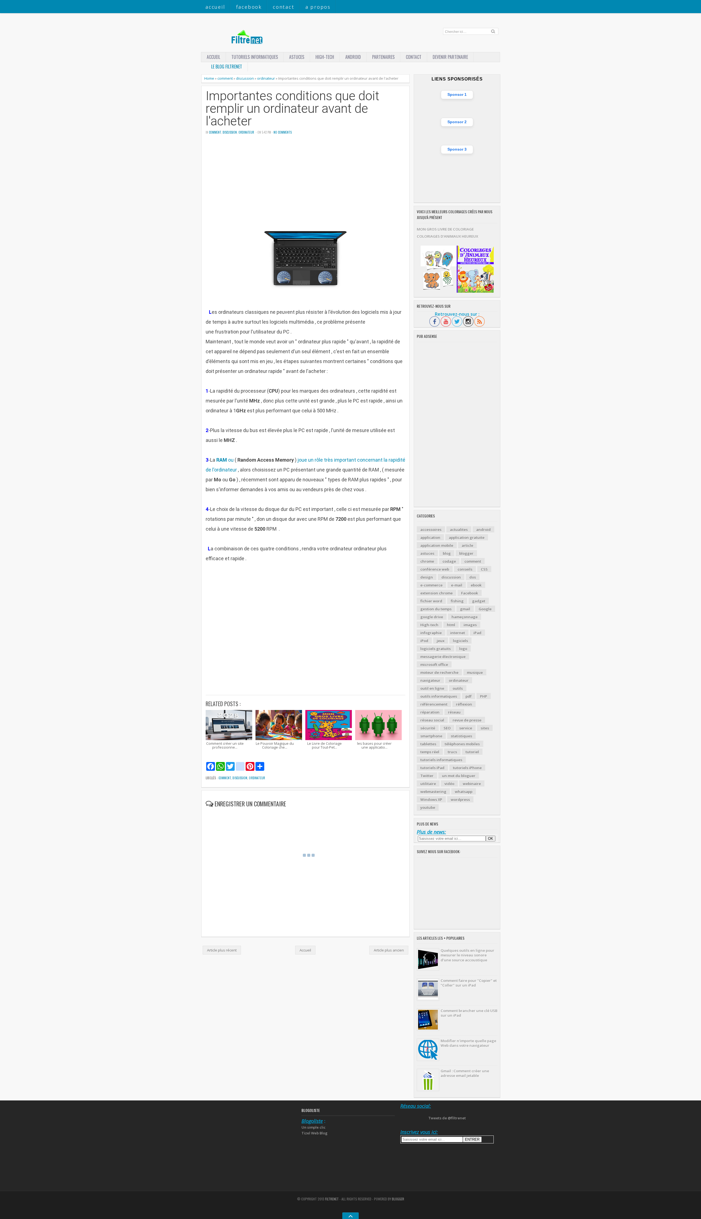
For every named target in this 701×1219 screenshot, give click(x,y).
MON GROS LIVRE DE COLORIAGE (445, 229)
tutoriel (472, 751)
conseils (465, 569)
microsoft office (434, 664)
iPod (424, 640)
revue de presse (467, 720)
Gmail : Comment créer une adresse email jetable (465, 1073)
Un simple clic (313, 1127)
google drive (431, 616)
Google (485, 608)
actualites (459, 529)
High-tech (324, 57)
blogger (466, 553)
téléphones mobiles (462, 743)
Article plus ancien (389, 950)
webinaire (472, 783)
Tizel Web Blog (314, 1133)
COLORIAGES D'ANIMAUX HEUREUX (447, 236)
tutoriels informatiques (441, 759)
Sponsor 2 (457, 122)
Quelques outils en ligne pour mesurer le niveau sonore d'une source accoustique (467, 955)
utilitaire (428, 783)
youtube (427, 807)
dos (472, 577)
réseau (454, 712)
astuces (296, 57)
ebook (476, 585)
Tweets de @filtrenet (447, 1118)
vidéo (449, 783)
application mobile (436, 545)
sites (485, 728)
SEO (447, 728)
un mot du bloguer (458, 775)
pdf (469, 696)
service (465, 728)
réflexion (464, 704)
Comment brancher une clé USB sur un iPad (469, 1013)
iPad (477, 632)
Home (209, 78)
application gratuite (466, 537)
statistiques (461, 736)
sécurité (427, 728)
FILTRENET (332, 1199)
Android (353, 57)
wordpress (460, 799)
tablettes (428, 743)
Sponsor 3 (457, 149)
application (430, 537)
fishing (457, 601)
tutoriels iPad (432, 767)
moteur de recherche (439, 672)
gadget (478, 601)
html (451, 624)
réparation (429, 712)
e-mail (456, 585)
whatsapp (463, 791)
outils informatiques (438, 696)
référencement (433, 704)
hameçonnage (465, 616)
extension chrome (436, 593)
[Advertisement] (305, 181)
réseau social (432, 720)
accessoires (430, 529)
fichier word (431, 601)
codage (449, 561)
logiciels (460, 640)
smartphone (431, 736)
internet (457, 632)
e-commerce (431, 585)
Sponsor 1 (457, 94)
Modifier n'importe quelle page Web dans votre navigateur (468, 1043)
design (426, 577)
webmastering (433, 791)
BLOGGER (398, 1199)
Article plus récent (222, 950)
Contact (283, 7)
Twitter (426, 775)
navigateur (430, 680)
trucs (452, 751)
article (467, 545)
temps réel (429, 751)
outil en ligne (432, 688)
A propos (318, 7)
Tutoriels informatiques (254, 57)
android (483, 529)
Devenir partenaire (450, 57)
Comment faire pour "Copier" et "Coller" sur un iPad (469, 983)
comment (225, 78)
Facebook (249, 7)
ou (225, 460)
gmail (465, 608)
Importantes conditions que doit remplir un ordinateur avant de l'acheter (292, 109)
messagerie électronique (443, 656)
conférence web (434, 569)
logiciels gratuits (435, 648)
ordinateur (266, 78)
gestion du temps (436, 608)
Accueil (215, 7)
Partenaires (383, 57)
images (470, 624)
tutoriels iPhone (467, 767)
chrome (427, 561)
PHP (483, 696)
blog (447, 553)
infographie (431, 632)
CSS (484, 569)
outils (458, 688)
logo (463, 648)
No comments (283, 132)
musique (475, 672)
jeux (440, 640)
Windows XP (431, 799)
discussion (245, 78)
